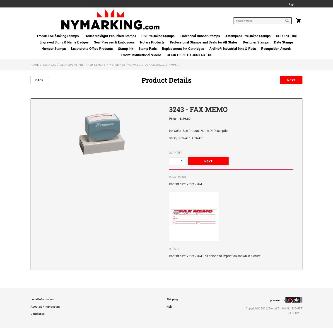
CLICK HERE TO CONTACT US (189, 55)
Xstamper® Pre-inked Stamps (248, 36)
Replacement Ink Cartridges (183, 49)
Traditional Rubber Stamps (200, 36)
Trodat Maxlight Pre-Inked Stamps (110, 36)
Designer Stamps (256, 42)
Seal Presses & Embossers (114, 42)
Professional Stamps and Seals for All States (204, 42)
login (292, 4)
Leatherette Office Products (92, 49)
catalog (49, 64)
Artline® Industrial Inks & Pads (232, 49)
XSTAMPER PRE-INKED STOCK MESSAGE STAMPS (143, 64)
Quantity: (176, 152)
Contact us (38, 314)
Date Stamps (284, 42)
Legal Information (42, 299)
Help (169, 306)
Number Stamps (53, 49)
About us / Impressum (45, 306)
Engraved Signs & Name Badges (64, 42)
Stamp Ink (125, 49)
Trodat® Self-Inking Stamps (57, 36)
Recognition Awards (276, 49)
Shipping (172, 299)
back (39, 80)
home (35, 64)
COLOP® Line (286, 36)
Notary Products (152, 42)
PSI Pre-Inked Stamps (158, 36)
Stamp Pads (147, 49)
